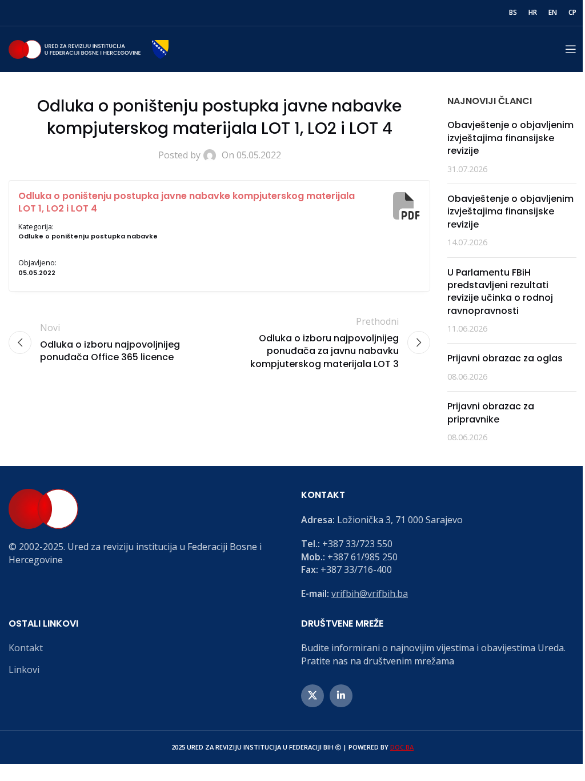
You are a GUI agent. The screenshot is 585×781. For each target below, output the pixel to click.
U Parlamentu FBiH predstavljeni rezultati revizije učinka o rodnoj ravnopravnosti (500, 291)
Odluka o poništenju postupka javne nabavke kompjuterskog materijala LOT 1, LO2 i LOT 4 (186, 202)
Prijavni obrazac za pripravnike (490, 412)
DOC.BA (402, 747)
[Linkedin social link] (341, 695)
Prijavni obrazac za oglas (505, 358)
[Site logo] (89, 48)
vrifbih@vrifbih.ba (369, 593)
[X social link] (312, 695)
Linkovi (24, 669)
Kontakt (26, 647)
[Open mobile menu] (570, 49)
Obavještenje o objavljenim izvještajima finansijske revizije (510, 137)
